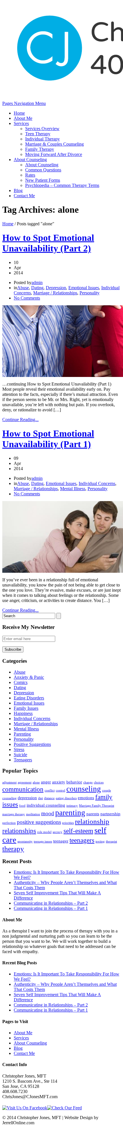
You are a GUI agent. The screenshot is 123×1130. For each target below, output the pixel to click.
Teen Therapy (37, 133)
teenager (60, 840)
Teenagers (23, 759)
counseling (83, 789)
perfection (9, 822)
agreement (24, 782)
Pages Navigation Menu (24, 103)
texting (100, 841)
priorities (68, 822)
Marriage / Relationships (55, 292)
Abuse (23, 287)
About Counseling (30, 159)
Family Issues (26, 708)
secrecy (57, 832)
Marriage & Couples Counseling (54, 144)
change (88, 782)
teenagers (82, 840)
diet (40, 798)
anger (46, 781)
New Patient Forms (42, 180)
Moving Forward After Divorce (53, 154)
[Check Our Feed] (64, 1107)
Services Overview (42, 128)
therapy (13, 848)
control (60, 790)
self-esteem (78, 830)
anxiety (58, 781)
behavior (74, 781)
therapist (111, 841)
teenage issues (43, 841)
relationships (19, 830)
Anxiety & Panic (29, 677)
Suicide (20, 754)
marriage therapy (13, 814)
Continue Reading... (20, 419)
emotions (86, 797)
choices (99, 782)
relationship (92, 821)
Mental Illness (72, 488)
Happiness (23, 713)
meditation (33, 814)
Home (19, 113)
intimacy (72, 805)
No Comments (27, 298)
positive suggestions (39, 822)
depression (27, 797)
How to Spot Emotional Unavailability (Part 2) (48, 242)
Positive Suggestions (32, 744)
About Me (23, 118)
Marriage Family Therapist (96, 805)
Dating (37, 287)
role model (44, 832)
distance (49, 798)
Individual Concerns (97, 483)
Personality (90, 292)
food (22, 805)
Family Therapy (39, 149)
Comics (20, 682)
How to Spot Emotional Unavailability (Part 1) (48, 438)
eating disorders (66, 798)
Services (21, 123)
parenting (70, 812)
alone (36, 782)
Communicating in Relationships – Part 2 (51, 903)
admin (37, 282)
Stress (19, 749)
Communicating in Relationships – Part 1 (51, 908)
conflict (50, 790)
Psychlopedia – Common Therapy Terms (62, 185)
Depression (56, 287)
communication (22, 789)
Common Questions (43, 169)
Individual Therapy (42, 138)
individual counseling (46, 805)
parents (92, 813)
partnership (110, 813)
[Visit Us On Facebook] (24, 1107)
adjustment (9, 782)
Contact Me (24, 195)
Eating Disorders (29, 697)
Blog (18, 190)
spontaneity (25, 841)
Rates (30, 175)
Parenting (22, 734)
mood (47, 813)
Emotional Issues (83, 287)
